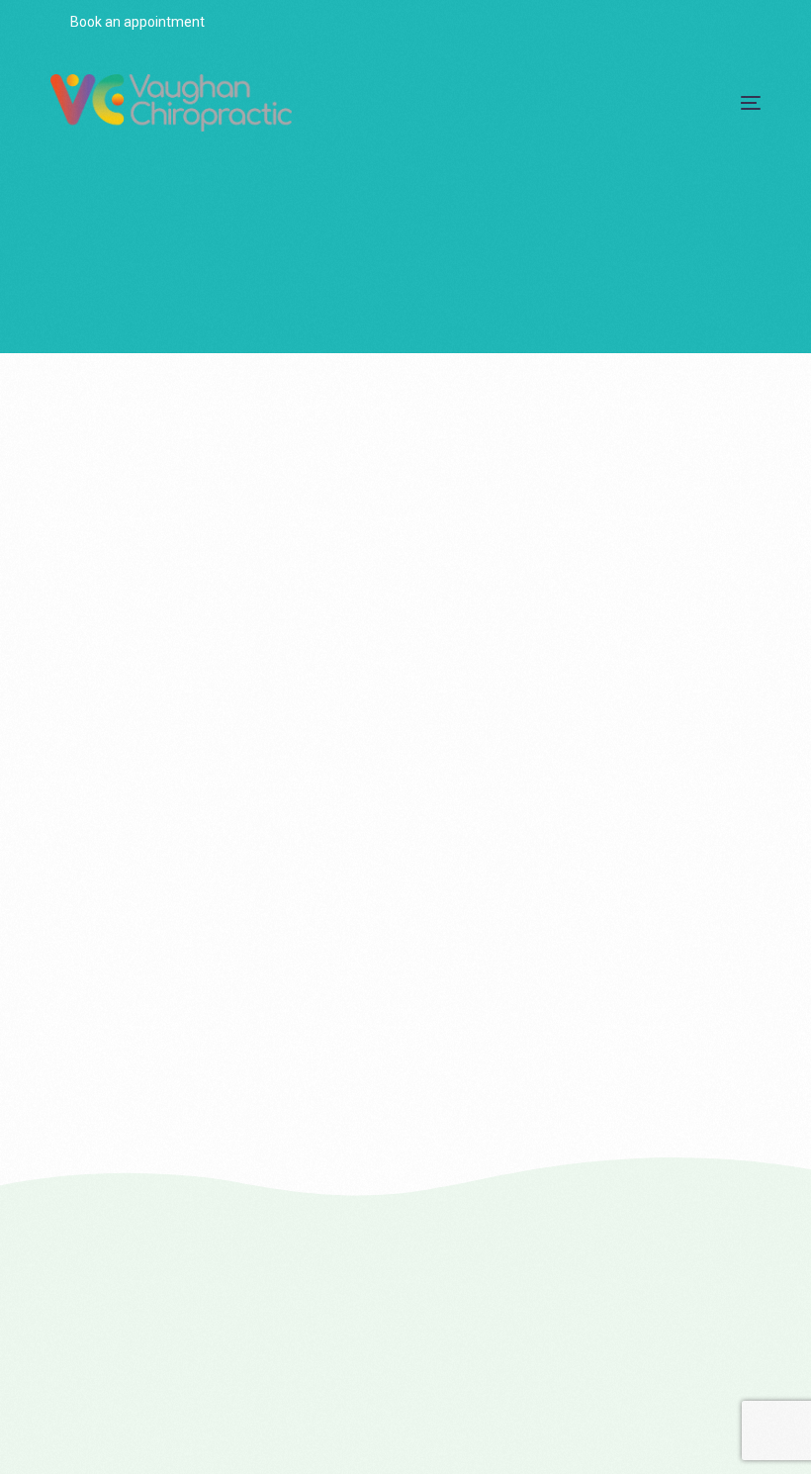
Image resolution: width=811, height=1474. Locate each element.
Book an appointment (136, 22)
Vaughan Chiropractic (120, 834)
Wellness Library (105, 850)
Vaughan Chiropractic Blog (284, 834)
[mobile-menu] (732, 103)
